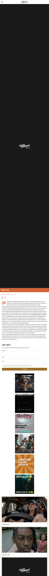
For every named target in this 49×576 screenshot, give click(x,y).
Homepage (4, 497)
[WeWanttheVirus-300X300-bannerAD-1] (24, 434)
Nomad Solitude (6, 524)
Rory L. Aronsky (6, 294)
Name (3, 357)
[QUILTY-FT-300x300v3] (24, 414)
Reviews (4, 498)
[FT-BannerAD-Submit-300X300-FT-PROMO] (24, 455)
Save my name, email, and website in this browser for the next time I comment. (17, 365)
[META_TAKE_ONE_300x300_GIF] (24, 394)
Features (4, 558)
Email (3, 361)
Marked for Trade (6, 554)
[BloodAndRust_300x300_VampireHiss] (24, 475)
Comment (4, 350)
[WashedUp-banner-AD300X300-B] (24, 374)
